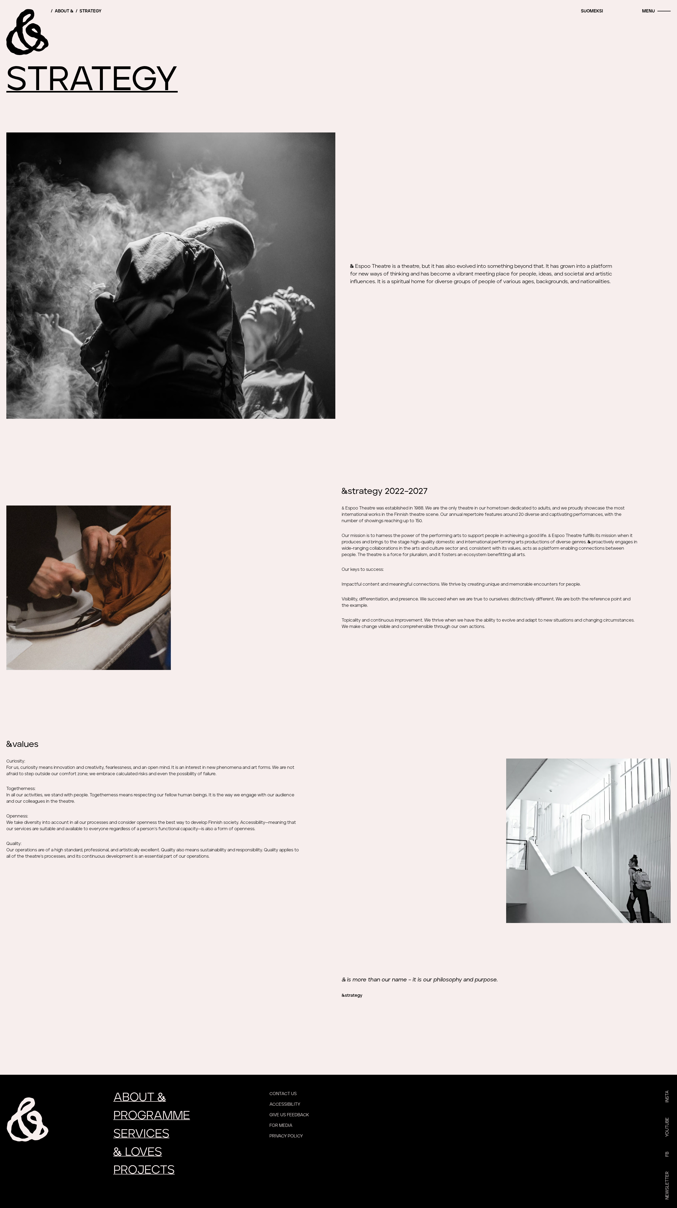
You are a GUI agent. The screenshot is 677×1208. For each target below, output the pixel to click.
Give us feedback (289, 1115)
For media (280, 1125)
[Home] (28, 32)
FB (667, 1154)
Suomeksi (592, 11)
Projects (144, 1170)
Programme (151, 1116)
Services (141, 1134)
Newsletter (667, 1186)
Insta (667, 1096)
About (64, 11)
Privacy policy (286, 1136)
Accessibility (284, 1104)
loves (137, 1152)
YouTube (667, 1127)
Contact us (283, 1094)
